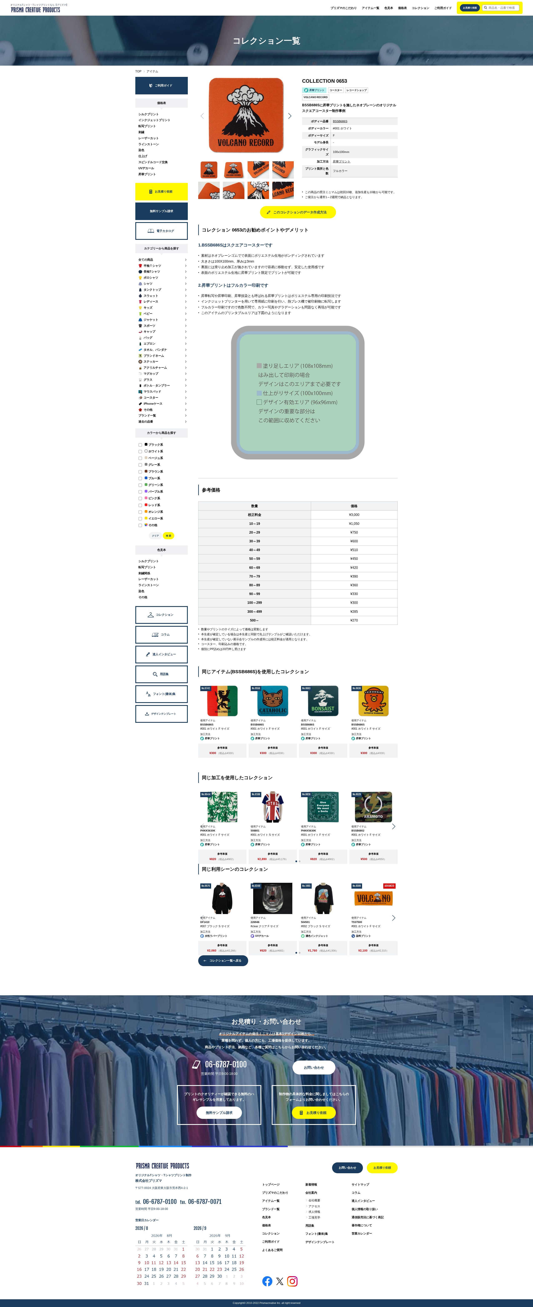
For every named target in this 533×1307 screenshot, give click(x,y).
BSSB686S (340, 121)
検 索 (168, 535)
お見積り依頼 (470, 7)
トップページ (271, 1184)
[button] (290, 116)
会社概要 (314, 1200)
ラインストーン (148, 144)
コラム (356, 1192)
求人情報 (314, 1211)
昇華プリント (147, 174)
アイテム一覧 (370, 8)
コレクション (420, 8)
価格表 (402, 8)
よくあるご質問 (272, 1250)
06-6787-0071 (205, 1201)
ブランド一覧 (271, 1209)
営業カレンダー (362, 1233)
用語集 (309, 1225)
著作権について (362, 1225)
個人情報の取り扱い (365, 1209)
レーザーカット (148, 138)
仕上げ (142, 156)
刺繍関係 (144, 573)
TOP (138, 71)
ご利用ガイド (443, 8)
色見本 (388, 8)
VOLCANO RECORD (316, 97)
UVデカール (146, 168)
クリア (155, 535)
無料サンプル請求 (219, 1112)
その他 (142, 597)
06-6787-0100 (226, 1064)
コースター (336, 90)
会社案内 (311, 1192)
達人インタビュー (363, 1200)
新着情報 (311, 1184)
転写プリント (147, 126)
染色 (141, 150)
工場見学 (314, 1217)
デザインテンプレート (320, 1242)
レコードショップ (357, 90)
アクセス (314, 1206)
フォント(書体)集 (316, 1233)
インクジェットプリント (154, 120)
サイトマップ (360, 1184)
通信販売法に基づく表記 (368, 1217)
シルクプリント (148, 114)
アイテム (152, 71)
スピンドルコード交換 (153, 162)
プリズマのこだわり (344, 8)
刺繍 (141, 132)
